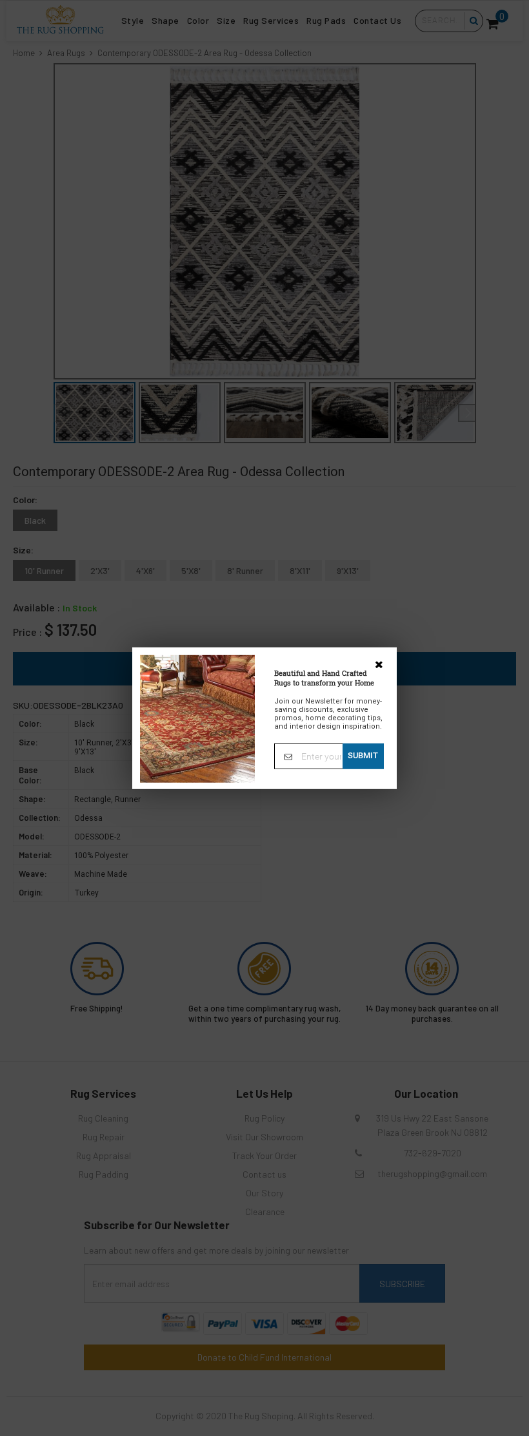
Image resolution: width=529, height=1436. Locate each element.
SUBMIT (363, 755)
